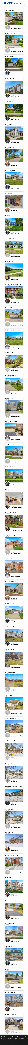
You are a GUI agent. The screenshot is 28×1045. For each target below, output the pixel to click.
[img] (12, 2)
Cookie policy (18, 1040)
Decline (5, 1042)
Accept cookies (14, 1042)
